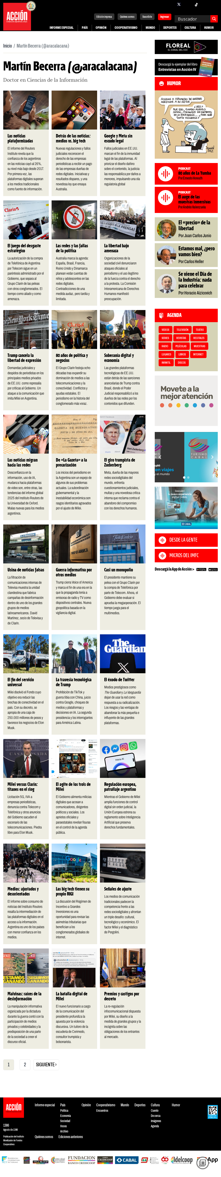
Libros (182, 354)
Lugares (166, 354)
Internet (198, 354)
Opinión (101, 27)
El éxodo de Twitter (119, 680)
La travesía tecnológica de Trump (74, 682)
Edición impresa (104, 17)
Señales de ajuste (118, 889)
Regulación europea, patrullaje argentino (120, 787)
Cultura (190, 27)
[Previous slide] (160, 457)
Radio (165, 346)
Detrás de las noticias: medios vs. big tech (73, 139)
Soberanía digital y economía (119, 358)
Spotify (213, 4)
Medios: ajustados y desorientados (23, 892)
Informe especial (62, 27)
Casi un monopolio (118, 570)
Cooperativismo (126, 27)
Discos (182, 362)
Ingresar (164, 17)
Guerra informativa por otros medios (74, 573)
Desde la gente (183, 540)
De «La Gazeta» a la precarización (71, 463)
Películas (180, 346)
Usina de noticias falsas (26, 570)
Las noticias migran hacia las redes (23, 463)
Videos (165, 330)
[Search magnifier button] (214, 18)
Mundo (150, 27)
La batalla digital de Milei (71, 996)
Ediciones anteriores (70, 1137)
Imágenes (156, 1121)
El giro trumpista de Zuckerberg (119, 463)
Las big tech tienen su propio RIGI (72, 892)
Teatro (200, 330)
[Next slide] (212, 457)
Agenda (155, 1126)
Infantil (166, 362)
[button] (184, 477)
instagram (187, 4)
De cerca (155, 1116)
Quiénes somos (127, 17)
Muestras (199, 346)
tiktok (196, 4)
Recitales (198, 338)
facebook (170, 4)
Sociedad (65, 1121)
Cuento (154, 1110)
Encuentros (102, 1110)
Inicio (7, 46)
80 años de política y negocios (72, 358)
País (85, 27)
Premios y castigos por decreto (121, 996)
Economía (65, 1116)
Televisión (182, 330)
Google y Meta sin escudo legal (118, 139)
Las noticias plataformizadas (20, 139)
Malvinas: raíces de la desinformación (24, 996)
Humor (209, 27)
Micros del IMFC (184, 556)
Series (165, 338)
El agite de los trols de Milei (73, 787)
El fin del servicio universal (21, 682)
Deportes (170, 27)
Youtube (205, 4)
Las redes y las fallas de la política (72, 248)
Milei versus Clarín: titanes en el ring (23, 787)
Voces (63, 1126)
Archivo (64, 1131)
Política (64, 1110)
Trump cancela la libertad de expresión (24, 358)
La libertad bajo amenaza (116, 248)
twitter (179, 4)
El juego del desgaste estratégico (24, 248)
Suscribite (147, 17)
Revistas (181, 338)
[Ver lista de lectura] (202, 1163)
